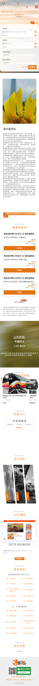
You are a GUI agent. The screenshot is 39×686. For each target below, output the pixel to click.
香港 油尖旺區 (30, 628)
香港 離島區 (12, 615)
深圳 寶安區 (12, 601)
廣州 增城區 (29, 601)
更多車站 (19, 651)
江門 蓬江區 (12, 583)
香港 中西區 (12, 622)
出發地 (4, 28)
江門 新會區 (12, 578)
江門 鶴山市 (29, 596)
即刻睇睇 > (19, 427)
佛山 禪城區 (29, 590)
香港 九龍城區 (13, 610)
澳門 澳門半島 (30, 610)
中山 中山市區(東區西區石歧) (14, 590)
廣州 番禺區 (29, 578)
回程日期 (5, 60)
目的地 (4, 40)
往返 (32, 22)
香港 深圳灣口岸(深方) (30, 622)
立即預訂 (19, 248)
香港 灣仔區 (12, 628)
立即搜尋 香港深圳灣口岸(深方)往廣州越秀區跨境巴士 (19, 215)
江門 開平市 (12, 596)
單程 (37, 22)
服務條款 (23, 679)
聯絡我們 (30, 679)
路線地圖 (25, 67)
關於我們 (9, 679)
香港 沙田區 (29, 615)
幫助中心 (16, 679)
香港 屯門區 (29, 633)
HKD (21, 7)
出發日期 (5, 52)
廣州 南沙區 (29, 583)
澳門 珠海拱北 (13, 633)
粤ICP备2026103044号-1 (19, 676)
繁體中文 (30, 7)
